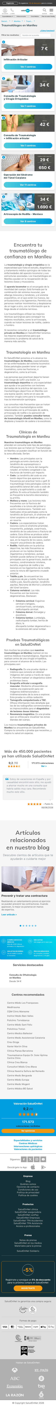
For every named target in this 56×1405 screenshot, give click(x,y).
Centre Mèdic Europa (18, 1079)
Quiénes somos (28, 1184)
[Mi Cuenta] (5, 10)
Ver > (44, 766)
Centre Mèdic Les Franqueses (22, 1002)
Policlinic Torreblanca (18, 1020)
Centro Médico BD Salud (20, 1088)
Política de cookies (28, 1195)
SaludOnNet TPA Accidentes (28, 1220)
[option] (28, 792)
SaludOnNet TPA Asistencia (28, 1223)
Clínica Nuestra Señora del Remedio (26, 1071)
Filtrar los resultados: (10, 35)
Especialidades (7, 16)
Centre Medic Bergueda (19, 1075)
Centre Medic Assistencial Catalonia (26, 1037)
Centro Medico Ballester (19, 1033)
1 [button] (25, 816)
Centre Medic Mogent (18, 1084)
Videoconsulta (21, 16)
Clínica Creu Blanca (17, 1062)
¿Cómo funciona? (47, 31)
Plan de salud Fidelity (48, 16)
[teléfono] (12, 10)
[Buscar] (44, 10)
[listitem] (28, 55)
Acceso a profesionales (28, 1226)
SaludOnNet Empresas (28, 1217)
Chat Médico (35, 16)
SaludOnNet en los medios (28, 1243)
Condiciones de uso (28, 1189)
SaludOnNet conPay (28, 1215)
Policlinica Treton (16, 1029)
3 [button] (33, 816)
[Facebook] (24, 1159)
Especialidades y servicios (28, 1140)
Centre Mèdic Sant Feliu (19, 1024)
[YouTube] (43, 1159)
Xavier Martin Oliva (17, 1046)
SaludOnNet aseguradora (28, 1212)
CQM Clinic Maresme (18, 1011)
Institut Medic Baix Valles (20, 1016)
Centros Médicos (28, 1143)
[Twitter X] (30, 1159)
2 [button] (29, 816)
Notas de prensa (28, 1240)
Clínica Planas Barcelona (20, 1050)
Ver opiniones (28, 1131)
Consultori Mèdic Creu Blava (22, 1066)
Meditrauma (13, 1007)
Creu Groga (13, 1042)
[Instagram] (37, 1159)
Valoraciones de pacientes (28, 1149)
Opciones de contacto (28, 1187)
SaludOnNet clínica (28, 1209)
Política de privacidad (28, 1192)
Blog (28, 1181)
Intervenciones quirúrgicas (28, 1146)
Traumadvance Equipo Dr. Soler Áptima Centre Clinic (27, 1056)
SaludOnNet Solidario (28, 1251)
